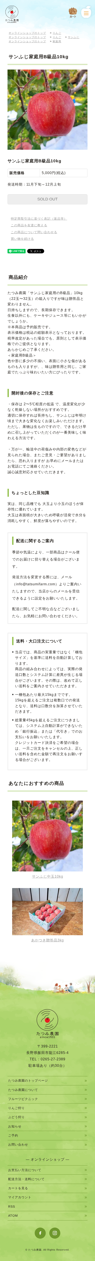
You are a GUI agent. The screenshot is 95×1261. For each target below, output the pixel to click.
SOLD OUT (47, 199)
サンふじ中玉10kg (47, 876)
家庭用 (57, 41)
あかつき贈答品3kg (47, 940)
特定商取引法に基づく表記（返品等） (39, 218)
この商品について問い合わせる (34, 232)
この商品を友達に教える (29, 225)
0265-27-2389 (53, 1059)
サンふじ (73, 37)
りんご (57, 33)
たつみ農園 (35, 1249)
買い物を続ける (22, 239)
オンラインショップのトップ (27, 33)
